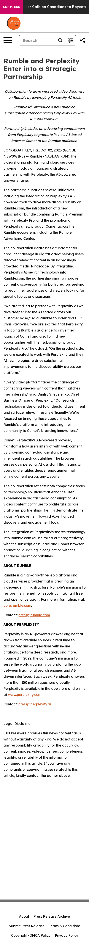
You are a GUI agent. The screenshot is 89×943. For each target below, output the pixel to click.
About (24, 916)
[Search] (60, 40)
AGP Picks (11, 7)
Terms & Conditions (64, 926)
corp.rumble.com (17, 605)
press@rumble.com (34, 615)
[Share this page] (82, 40)
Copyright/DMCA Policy (31, 935)
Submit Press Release (26, 926)
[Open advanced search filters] (70, 40)
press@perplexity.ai (34, 704)
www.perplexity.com (24, 694)
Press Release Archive (51, 916)
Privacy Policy (66, 935)
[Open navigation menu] (7, 40)
